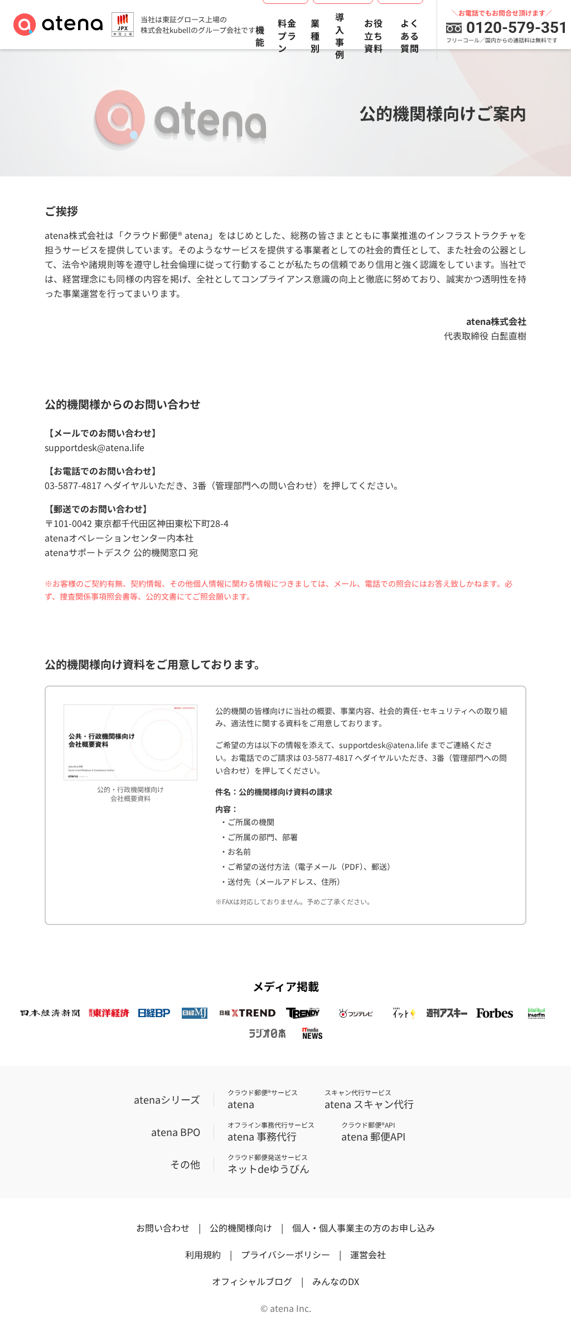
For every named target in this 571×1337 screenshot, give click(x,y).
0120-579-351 (517, 28)
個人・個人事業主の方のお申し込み (363, 1227)
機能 (260, 36)
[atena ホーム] (58, 24)
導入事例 (340, 36)
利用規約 (203, 1254)
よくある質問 (409, 35)
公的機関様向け (241, 1227)
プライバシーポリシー (285, 1254)
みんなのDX (335, 1281)
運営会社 (368, 1254)
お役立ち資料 (373, 35)
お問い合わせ (163, 1227)
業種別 (315, 35)
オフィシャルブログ (252, 1281)
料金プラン (287, 35)
